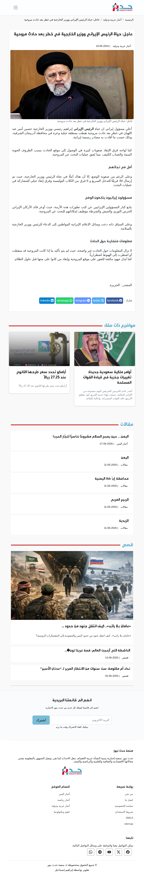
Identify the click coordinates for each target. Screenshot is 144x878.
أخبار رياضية (63, 800)
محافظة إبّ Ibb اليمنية (112, 479)
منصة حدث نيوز (55, 864)
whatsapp (63, 300)
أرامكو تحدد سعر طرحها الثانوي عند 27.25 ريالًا (41, 374)
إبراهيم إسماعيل (64, 869)
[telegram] (99, 852)
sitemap (128, 824)
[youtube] (109, 852)
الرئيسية (129, 19)
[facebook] (127, 852)
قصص (125, 657)
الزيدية (124, 521)
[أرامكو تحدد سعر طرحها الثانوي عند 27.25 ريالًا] (39, 348)
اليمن (125, 457)
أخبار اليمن (122, 443)
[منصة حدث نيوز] (122, 7)
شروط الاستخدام (124, 812)
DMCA (129, 818)
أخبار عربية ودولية (112, 19)
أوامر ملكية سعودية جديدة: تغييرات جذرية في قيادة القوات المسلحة (107, 377)
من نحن (129, 794)
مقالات (124, 464)
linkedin (45, 300)
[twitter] (118, 852)
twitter (97, 300)
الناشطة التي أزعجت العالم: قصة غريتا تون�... (97, 650)
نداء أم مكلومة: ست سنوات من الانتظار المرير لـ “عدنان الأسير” (85, 669)
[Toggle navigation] (15, 7)
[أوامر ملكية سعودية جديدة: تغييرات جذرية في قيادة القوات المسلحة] (104, 348)
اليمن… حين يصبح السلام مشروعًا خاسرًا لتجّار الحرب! (91, 436)
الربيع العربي (120, 500)
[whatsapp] (90, 852)
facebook (113, 300)
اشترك (41, 720)
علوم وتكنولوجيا (62, 812)
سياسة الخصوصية (124, 806)
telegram (81, 300)
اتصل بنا (129, 800)
